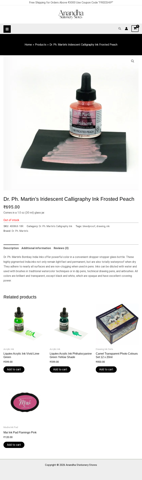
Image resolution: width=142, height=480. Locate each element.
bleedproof (89, 226)
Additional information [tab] (36, 248)
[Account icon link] (126, 28)
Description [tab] (11, 248)
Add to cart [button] (14, 369)
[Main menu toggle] (7, 29)
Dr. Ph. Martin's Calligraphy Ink (55, 226)
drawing (100, 226)
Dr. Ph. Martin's (20, 231)
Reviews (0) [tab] (61, 248)
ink (108, 226)
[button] (119, 29)
